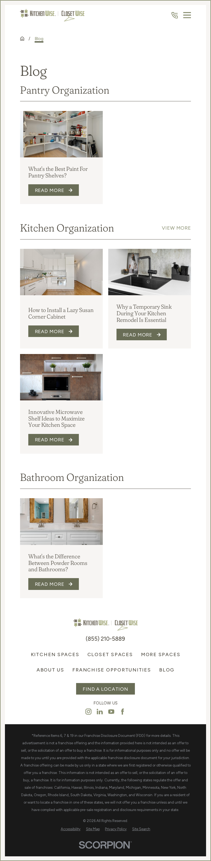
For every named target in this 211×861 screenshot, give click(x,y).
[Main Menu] (187, 15)
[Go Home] (22, 39)
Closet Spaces (110, 654)
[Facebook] (123, 712)
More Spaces (160, 654)
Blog (166, 670)
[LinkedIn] (100, 712)
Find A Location (105, 689)
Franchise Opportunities (111, 670)
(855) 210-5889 (105, 639)
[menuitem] (70, 829)
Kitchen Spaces (55, 654)
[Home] (52, 15)
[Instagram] (88, 712)
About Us (50, 670)
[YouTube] (111, 712)
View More (176, 227)
